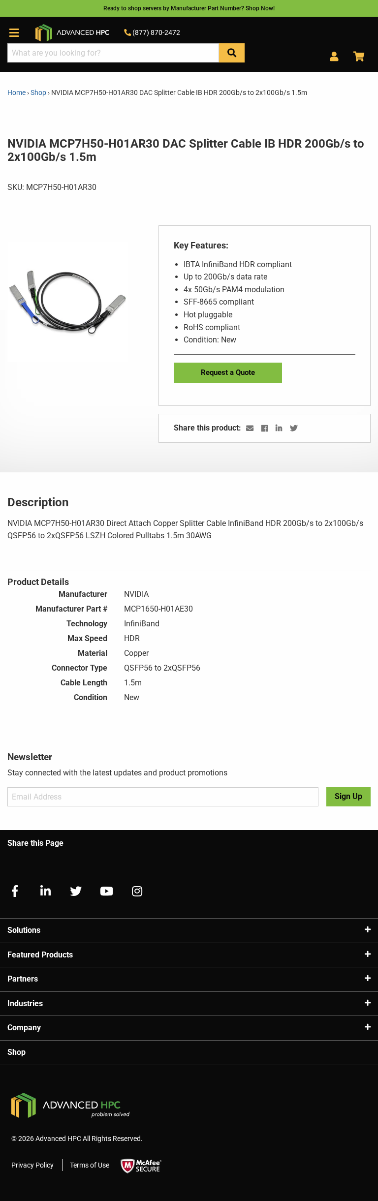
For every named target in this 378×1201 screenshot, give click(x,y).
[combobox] (113, 52)
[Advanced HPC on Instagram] (133, 891)
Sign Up (348, 796)
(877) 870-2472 (155, 32)
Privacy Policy (32, 1165)
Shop (38, 92)
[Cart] (355, 57)
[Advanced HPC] (72, 32)
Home (17, 92)
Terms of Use (89, 1165)
